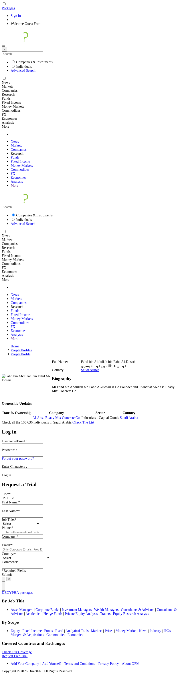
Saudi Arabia (90, 370)
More (14, 185)
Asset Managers (22, 610)
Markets (16, 145)
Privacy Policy (108, 663)
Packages (8, 8)
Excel (59, 631)
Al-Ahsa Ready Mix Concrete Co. (56, 418)
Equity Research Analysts (131, 614)
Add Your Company (25, 663)
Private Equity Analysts (81, 614)
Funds (15, 157)
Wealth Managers (106, 610)
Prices (109, 631)
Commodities (20, 169)
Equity (15, 631)
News (15, 141)
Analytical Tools (77, 631)
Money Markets (22, 165)
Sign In (16, 16)
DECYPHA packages (17, 592)
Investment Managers (77, 610)
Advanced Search (23, 70)
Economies (18, 177)
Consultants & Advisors (137, 610)
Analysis (17, 181)
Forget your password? (18, 458)
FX (13, 173)
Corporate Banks (47, 610)
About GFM (130, 663)
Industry (155, 631)
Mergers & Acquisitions (27, 635)
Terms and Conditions (79, 663)
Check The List (83, 422)
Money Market (126, 631)
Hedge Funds (53, 614)
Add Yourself (51, 663)
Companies (18, 149)
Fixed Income (20, 161)
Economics (75, 635)
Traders (105, 614)
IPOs (167, 631)
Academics (33, 614)
